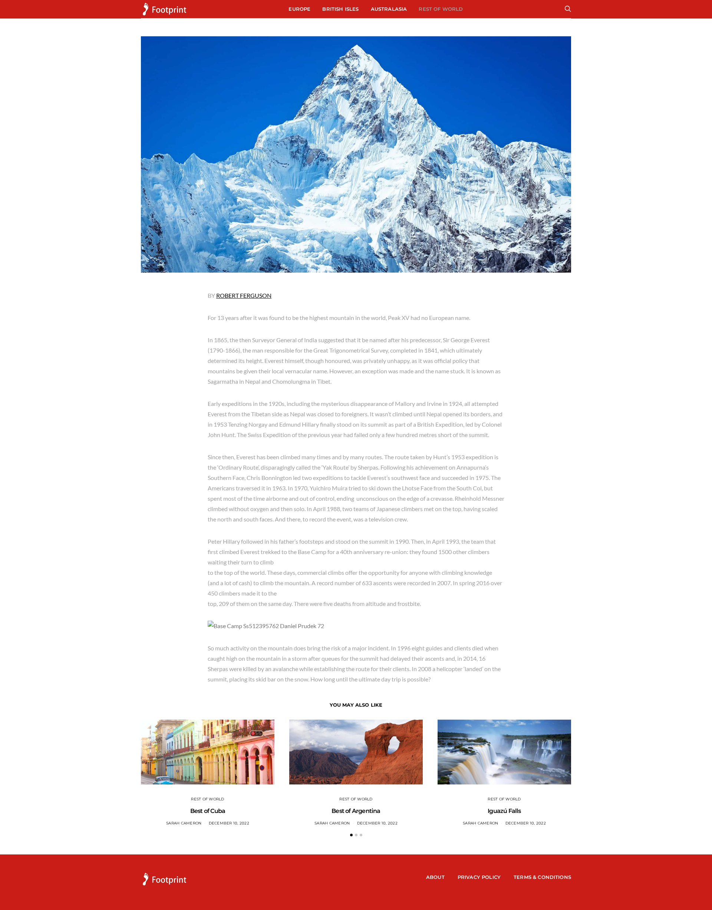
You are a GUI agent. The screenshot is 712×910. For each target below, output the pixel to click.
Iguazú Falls (504, 810)
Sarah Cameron (183, 823)
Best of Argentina (356, 810)
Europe (299, 9)
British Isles (340, 9)
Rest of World (441, 9)
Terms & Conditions (542, 877)
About (435, 877)
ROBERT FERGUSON (243, 295)
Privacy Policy (479, 877)
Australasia (389, 9)
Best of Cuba (207, 810)
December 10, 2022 (229, 823)
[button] (351, 835)
